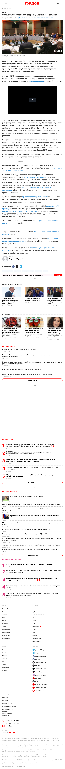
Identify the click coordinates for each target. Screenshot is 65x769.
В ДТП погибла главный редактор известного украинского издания (29, 564)
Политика (5, 611)
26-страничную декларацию (35, 177)
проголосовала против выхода (35, 197)
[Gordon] (32, 3)
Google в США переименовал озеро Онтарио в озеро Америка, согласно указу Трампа (31, 545)
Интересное (6, 638)
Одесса (4, 655)
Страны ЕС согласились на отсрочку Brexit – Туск (34, 299)
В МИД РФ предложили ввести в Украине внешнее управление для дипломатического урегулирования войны (28, 453)
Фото (34, 629)
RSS (36, 681)
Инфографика (6, 635)
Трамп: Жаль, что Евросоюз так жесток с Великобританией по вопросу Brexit (10, 301)
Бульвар (6, 314)
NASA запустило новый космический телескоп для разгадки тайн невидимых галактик (31, 504)
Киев (3, 649)
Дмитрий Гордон (40, 650)
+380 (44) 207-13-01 (12, 720)
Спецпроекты (36, 641)
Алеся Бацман (39, 672)
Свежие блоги (8, 346)
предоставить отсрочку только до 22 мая (19, 211)
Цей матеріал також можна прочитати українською (36, 18)
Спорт (4, 620)
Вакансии (5, 697)
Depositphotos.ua (29, 745)
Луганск (4, 670)
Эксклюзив (35, 626)
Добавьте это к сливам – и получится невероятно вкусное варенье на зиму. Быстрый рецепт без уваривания (11, 332)
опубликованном (36, 81)
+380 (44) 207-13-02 (12, 723)
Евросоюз (38, 271)
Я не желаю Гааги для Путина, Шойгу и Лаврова (21, 369)
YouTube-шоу (36, 638)
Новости (4, 605)
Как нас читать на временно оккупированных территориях (7, 712)
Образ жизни (6, 629)
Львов (4, 652)
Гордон (4, 8)
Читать (58, 275)
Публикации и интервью (39, 611)
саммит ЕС (17, 271)
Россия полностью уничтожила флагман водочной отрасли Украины (28, 374)
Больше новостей (32, 555)
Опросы (34, 635)
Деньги (4, 614)
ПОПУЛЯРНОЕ (7, 440)
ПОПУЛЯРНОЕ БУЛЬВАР (11, 560)
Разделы (35, 605)
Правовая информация (9, 706)
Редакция (5, 700)
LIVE (33, 623)
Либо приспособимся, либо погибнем (19, 349)
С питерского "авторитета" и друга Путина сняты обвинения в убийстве (26, 529)
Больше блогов (32, 380)
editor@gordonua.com (12, 726)
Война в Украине (7, 609)
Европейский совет (28, 271)
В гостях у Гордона (38, 614)
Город (4, 646)
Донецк (4, 658)
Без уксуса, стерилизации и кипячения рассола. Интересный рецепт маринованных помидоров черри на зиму (34, 332)
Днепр (4, 664)
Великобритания (7, 271)
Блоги (34, 617)
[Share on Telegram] (21, 266)
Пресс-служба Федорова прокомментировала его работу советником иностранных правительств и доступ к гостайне (30, 460)
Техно (4, 626)
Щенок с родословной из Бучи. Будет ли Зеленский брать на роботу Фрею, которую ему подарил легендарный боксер (32, 579)
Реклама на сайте (7, 703)
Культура (5, 623)
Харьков (4, 661)
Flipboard (38, 678)
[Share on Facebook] (13, 266)
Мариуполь (5, 667)
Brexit (45, 271)
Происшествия (6, 632)
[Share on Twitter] (17, 266)
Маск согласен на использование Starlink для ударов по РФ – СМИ (24, 534)
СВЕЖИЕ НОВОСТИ (10, 491)
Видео (34, 632)
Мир (9, 8)
